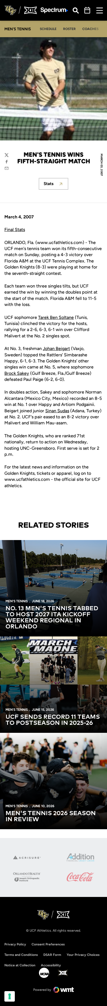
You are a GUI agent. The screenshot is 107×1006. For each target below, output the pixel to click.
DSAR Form (52, 955)
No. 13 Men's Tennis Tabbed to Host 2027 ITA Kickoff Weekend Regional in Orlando (51, 618)
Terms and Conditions (21, 955)
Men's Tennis (16, 601)
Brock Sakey (16, 373)
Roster (69, 29)
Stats (56, 185)
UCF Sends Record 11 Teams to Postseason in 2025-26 (52, 720)
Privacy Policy (15, 944)
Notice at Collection (19, 965)
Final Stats (14, 229)
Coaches (90, 29)
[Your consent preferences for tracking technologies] (9, 996)
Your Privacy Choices (83, 955)
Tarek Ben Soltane (56, 317)
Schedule (48, 29)
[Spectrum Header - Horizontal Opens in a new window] (54, 10)
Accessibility (51, 965)
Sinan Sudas (57, 410)
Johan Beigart (56, 348)
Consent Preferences (48, 944)
